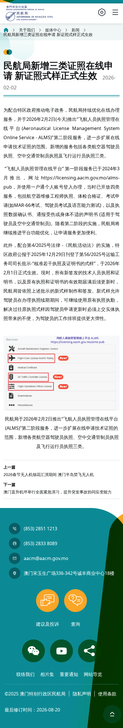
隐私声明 (82, 694)
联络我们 (26, 674)
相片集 (47, 674)
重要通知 (69, 674)
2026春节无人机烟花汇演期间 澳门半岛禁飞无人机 (48, 474)
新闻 (76, 30)
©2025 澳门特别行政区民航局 (35, 694)
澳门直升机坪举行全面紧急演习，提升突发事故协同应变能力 (57, 492)
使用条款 (107, 694)
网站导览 (93, 674)
